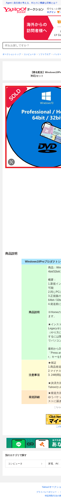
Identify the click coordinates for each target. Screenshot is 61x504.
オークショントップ (12, 54)
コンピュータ (30, 54)
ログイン (51, 12)
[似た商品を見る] (11, 162)
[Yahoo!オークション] (24, 8)
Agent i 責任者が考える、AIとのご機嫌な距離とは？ (32, 3)
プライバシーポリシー (46, 492)
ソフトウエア (44, 54)
